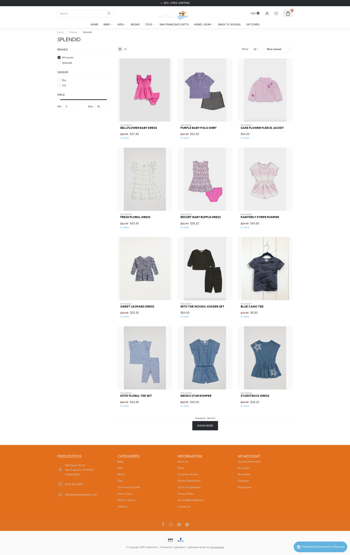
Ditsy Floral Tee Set (136, 395)
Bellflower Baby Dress (138, 128)
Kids (120, 24)
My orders (244, 467)
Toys (148, 24)
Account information (249, 461)
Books (135, 24)
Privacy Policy (186, 493)
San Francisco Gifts (174, 24)
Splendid (87, 32)
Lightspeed (179, 547)
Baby (107, 24)
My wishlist (244, 474)
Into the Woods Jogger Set (202, 306)
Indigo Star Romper (195, 395)
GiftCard (252, 24)
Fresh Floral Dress (135, 217)
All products (244, 487)
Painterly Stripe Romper (260, 217)
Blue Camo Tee (252, 306)
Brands (73, 32)
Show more (205, 425)
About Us (183, 461)
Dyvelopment (217, 547)
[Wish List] (276, 13)
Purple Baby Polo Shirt (198, 128)
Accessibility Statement (191, 500)
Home (94, 24)
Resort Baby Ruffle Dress (200, 217)
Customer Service (188, 474)
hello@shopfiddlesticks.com (81, 494)
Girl (64, 85)
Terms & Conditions (189, 487)
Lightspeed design (196, 547)
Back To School (229, 24)
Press (181, 467)
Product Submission (189, 480)
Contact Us (184, 506)
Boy (64, 80)
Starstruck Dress (255, 395)
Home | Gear (202, 24)
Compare (243, 480)
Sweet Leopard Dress (137, 306)
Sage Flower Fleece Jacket (262, 128)
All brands (67, 57)
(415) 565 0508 (74, 484)
